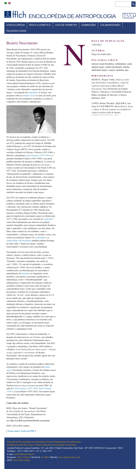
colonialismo (120, 63)
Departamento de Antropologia (67, 441)
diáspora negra (98, 66)
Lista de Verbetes (66, 25)
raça (126, 69)
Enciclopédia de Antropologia (72, 16)
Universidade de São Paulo (64, 444)
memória (120, 69)
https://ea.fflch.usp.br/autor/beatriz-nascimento (30, 420)
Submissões (88, 25)
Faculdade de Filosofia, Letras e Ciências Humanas (29, 444)
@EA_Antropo (23, 457)
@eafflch (45, 457)
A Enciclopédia (15, 25)
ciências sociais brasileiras (103, 63)
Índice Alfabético (40, 25)
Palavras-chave (16, 31)
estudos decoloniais (113, 66)
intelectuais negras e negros (103, 69)
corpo (129, 63)
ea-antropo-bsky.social (70, 457)
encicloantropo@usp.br (24, 454)
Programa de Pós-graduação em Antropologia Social (29, 441)
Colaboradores (110, 25)
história (126, 66)
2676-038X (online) (21, 460)
